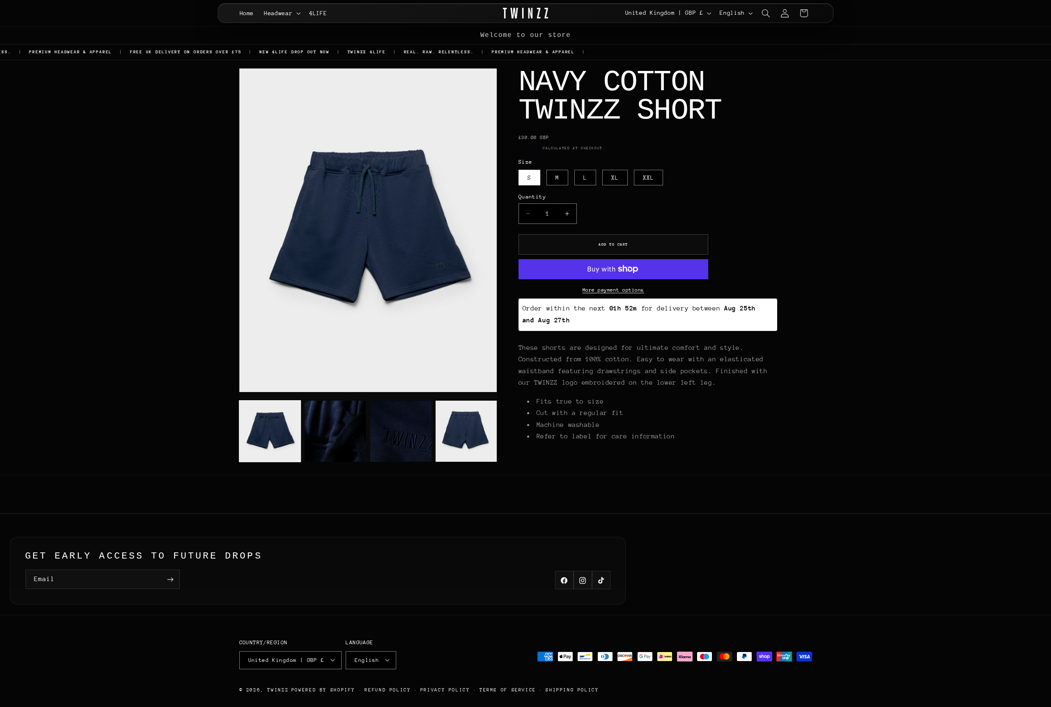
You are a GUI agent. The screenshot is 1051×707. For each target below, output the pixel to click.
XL (615, 177)
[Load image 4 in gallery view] (466, 431)
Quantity (532, 196)
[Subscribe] (170, 579)
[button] (281, 13)
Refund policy (388, 690)
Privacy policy (445, 690)
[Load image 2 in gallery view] (335, 431)
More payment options (614, 289)
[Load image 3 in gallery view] (400, 431)
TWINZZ (278, 689)
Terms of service (508, 690)
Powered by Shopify (323, 689)
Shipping (529, 148)
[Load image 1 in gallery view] (270, 431)
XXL (648, 177)
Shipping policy (572, 690)
